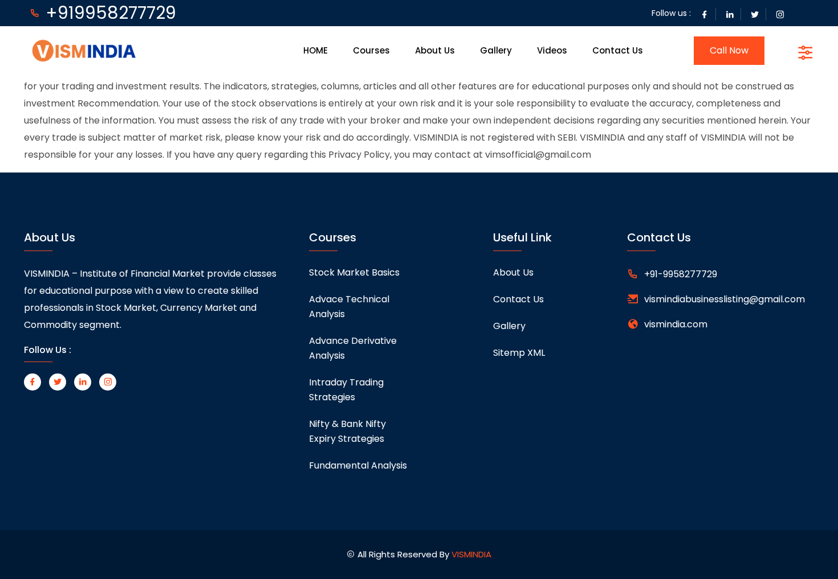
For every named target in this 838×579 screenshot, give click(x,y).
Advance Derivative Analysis (353, 348)
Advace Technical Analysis (349, 307)
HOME (315, 50)
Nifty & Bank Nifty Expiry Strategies (347, 431)
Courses (371, 50)
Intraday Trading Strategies (346, 390)
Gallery (496, 50)
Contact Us (617, 50)
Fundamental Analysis (358, 465)
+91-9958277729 (680, 274)
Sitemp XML (519, 352)
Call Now (729, 50)
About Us (435, 50)
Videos (552, 50)
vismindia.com (675, 324)
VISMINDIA (471, 554)
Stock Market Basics (354, 272)
